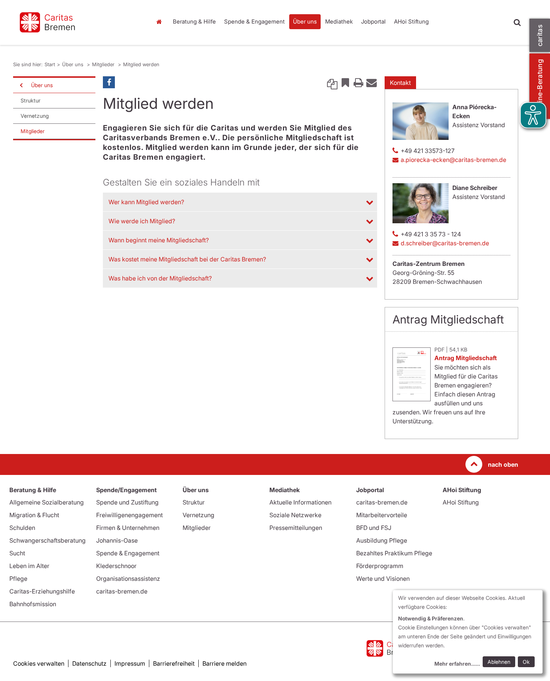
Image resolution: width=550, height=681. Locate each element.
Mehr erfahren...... (457, 663)
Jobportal (373, 21)
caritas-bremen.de (121, 591)
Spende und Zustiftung (127, 502)
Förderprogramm (379, 566)
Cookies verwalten (38, 663)
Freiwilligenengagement (129, 515)
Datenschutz (89, 663)
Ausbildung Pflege (381, 540)
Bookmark (345, 82)
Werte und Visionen (383, 578)
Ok (526, 662)
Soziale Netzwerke (295, 515)
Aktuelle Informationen (300, 502)
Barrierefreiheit (174, 663)
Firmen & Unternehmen (127, 527)
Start (159, 21)
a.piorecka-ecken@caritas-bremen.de (453, 159)
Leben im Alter (29, 566)
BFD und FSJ (373, 527)
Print (358, 82)
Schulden (22, 527)
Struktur (30, 100)
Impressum (129, 663)
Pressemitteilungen (295, 527)
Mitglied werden (141, 64)
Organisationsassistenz (128, 578)
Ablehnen (499, 662)
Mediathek (339, 21)
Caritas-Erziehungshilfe (42, 591)
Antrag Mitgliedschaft (465, 358)
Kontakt (400, 82)
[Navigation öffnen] (20, 85)
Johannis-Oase (117, 540)
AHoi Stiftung (411, 21)
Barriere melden (224, 663)
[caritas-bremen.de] (76, 22)
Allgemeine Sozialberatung (46, 502)
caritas (540, 35)
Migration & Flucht (34, 515)
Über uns (305, 21)
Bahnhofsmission (32, 604)
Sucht (17, 553)
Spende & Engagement (254, 21)
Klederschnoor (116, 566)
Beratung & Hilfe (194, 21)
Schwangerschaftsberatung (47, 540)
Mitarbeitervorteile (381, 515)
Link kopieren (332, 82)
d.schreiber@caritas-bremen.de (445, 243)
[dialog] (468, 632)
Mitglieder (104, 64)
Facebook (109, 82)
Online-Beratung (540, 86)
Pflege (18, 578)
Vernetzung (35, 116)
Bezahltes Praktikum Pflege (394, 553)
